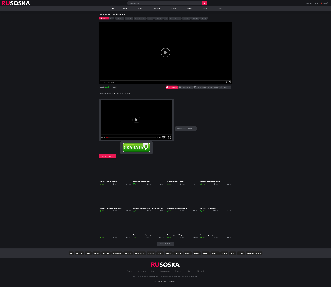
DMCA (188, 271)
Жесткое (106, 253)
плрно (241, 253)
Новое (125, 8)
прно (232, 253)
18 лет (160, 253)
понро (205, 253)
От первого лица (175, 18)
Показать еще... (165, 244)
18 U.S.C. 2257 (199, 271)
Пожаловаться (201, 87)
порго (168, 253)
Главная (113, 8)
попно (187, 253)
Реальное (186, 18)
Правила (178, 271)
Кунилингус (139, 253)
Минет (150, 18)
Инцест (151, 253)
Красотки (129, 18)
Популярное (156, 8)
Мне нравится (101, 87)
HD (166, 18)
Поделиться (214, 87)
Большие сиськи (140, 18)
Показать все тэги (254, 253)
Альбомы (221, 8)
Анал (88, 253)
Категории (173, 8)
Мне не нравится (103, 87)
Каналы (204, 8)
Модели (189, 8)
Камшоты (158, 18)
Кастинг (128, 253)
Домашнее (120, 18)
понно (196, 253)
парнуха (178, 253)
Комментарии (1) (187, 87)
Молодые (195, 18)
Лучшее (139, 8)
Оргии (96, 253)
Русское (204, 18)
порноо (215, 253)
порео (224, 253)
